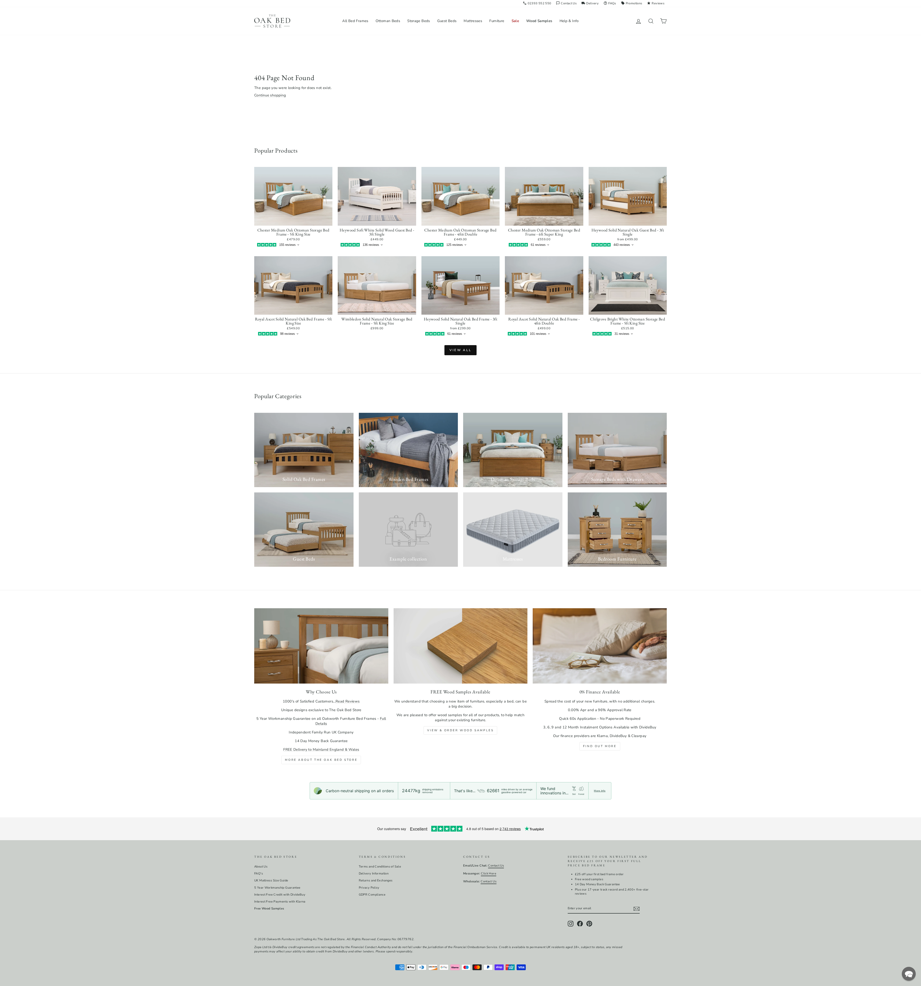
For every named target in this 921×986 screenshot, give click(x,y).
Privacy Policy (369, 888)
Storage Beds (418, 20)
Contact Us (566, 3)
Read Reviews (348, 701)
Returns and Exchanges (376, 880)
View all (460, 350)
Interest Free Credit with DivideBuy (279, 894)
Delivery (590, 3)
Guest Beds (447, 20)
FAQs (609, 3)
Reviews (655, 3)
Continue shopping (270, 95)
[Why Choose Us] (321, 646)
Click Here (488, 873)
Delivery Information (374, 873)
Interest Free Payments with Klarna (280, 901)
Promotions (631, 3)
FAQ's (258, 873)
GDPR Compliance (372, 894)
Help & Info (569, 20)
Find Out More (600, 746)
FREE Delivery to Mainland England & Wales (321, 749)
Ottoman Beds (388, 20)
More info (599, 790)
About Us (260, 866)
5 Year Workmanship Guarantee (277, 888)
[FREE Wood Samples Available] (461, 646)
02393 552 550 (537, 3)
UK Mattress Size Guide (271, 880)
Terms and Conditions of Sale (380, 866)
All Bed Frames (355, 20)
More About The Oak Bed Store (321, 760)
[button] (909, 974)
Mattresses (473, 20)
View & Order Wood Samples (460, 730)
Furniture (496, 20)
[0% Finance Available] (600, 646)
